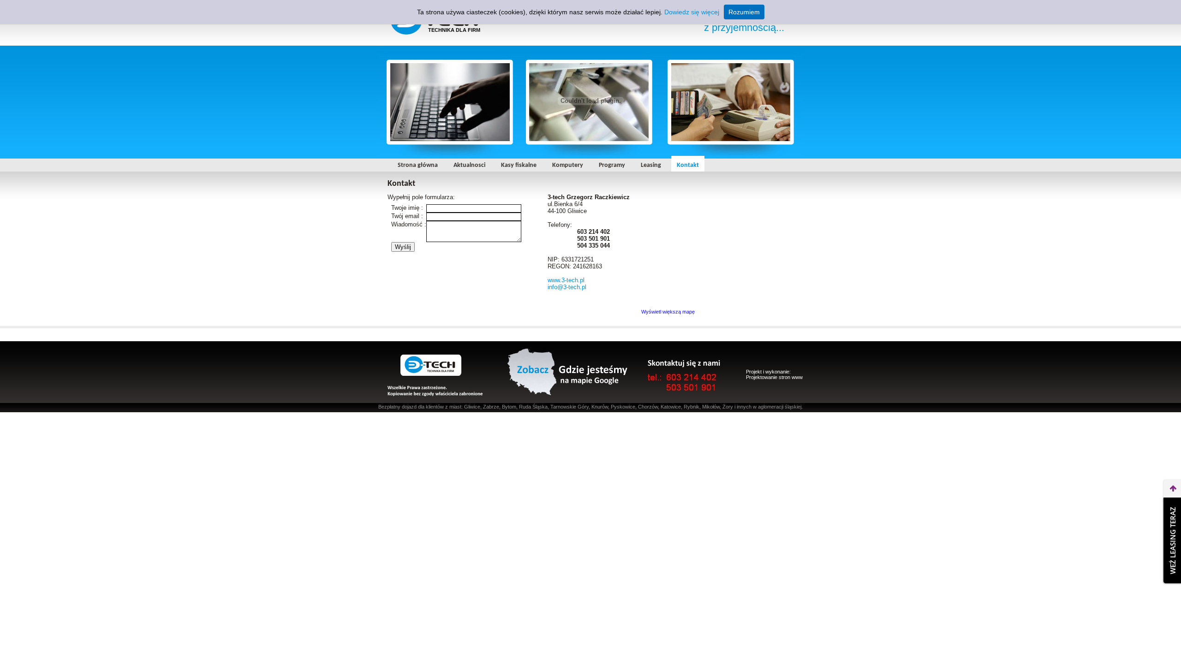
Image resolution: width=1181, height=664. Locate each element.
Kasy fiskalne (519, 165)
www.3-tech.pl (566, 280)
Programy (612, 165)
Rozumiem (744, 12)
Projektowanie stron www (774, 377)
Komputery (567, 165)
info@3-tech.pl (567, 287)
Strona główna (418, 165)
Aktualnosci (469, 165)
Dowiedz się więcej (691, 12)
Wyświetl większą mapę (668, 311)
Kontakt (688, 165)
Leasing (651, 165)
